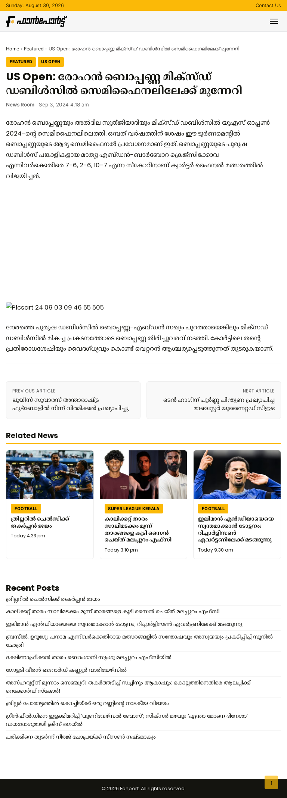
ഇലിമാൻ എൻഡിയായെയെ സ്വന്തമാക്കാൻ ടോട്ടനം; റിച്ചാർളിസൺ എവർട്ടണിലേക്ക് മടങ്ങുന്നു (236, 529)
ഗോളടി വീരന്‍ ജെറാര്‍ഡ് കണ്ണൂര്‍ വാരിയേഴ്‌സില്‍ (66, 670)
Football (26, 508)
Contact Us (268, 5)
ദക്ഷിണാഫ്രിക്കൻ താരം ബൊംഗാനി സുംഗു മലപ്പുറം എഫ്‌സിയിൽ (89, 657)
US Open (50, 61)
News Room (20, 105)
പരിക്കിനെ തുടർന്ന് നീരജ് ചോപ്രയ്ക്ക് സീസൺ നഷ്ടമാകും (81, 736)
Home (12, 49)
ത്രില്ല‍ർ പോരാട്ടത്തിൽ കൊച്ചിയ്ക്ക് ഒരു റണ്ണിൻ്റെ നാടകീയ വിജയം (87, 703)
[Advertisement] (140, 241)
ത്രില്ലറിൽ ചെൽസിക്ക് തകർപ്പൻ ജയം (40, 522)
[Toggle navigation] (274, 21)
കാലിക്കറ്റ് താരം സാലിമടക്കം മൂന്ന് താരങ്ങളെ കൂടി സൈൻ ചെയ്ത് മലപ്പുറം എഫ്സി (138, 529)
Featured (34, 49)
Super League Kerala (133, 508)
